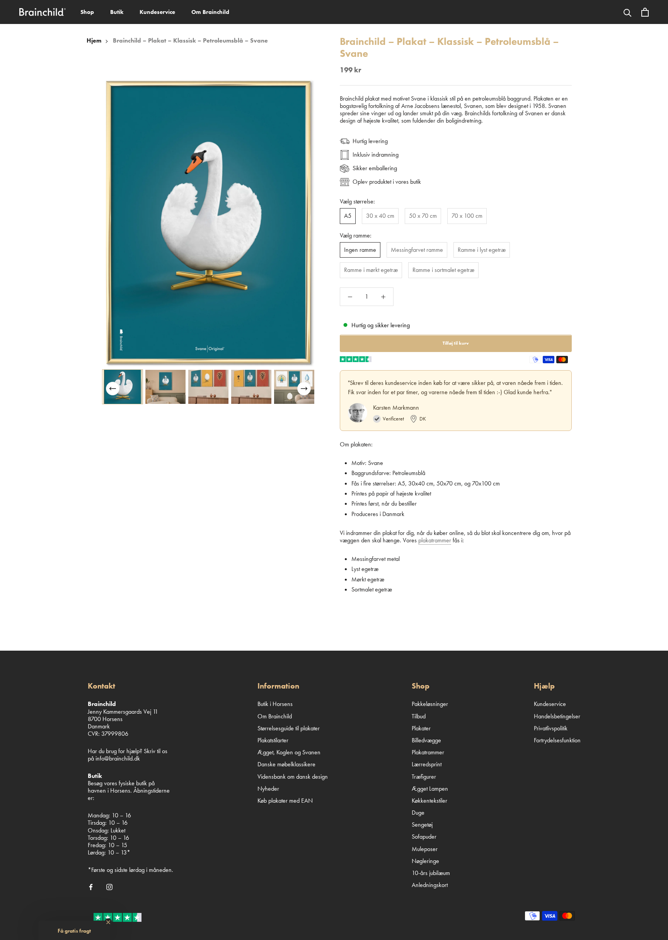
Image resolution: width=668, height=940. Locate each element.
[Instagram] (109, 886)
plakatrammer (434, 541)
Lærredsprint (426, 764)
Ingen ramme (360, 250)
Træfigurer (424, 776)
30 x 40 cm (380, 216)
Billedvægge (426, 740)
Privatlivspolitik (550, 728)
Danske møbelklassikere (286, 764)
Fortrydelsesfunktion (557, 740)
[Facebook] (91, 886)
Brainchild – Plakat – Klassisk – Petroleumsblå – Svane (190, 40)
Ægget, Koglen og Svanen (288, 752)
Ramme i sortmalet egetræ (443, 270)
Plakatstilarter (272, 740)
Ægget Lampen (430, 788)
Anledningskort (430, 885)
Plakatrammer (428, 752)
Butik (116, 12)
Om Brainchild (210, 12)
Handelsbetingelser (557, 716)
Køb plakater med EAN (285, 800)
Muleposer (425, 849)
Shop (87, 12)
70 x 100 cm (467, 216)
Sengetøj (422, 824)
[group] (122, 386)
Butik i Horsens (275, 704)
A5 (347, 216)
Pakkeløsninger (430, 704)
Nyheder (268, 788)
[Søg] (628, 12)
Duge (418, 812)
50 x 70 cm (423, 216)
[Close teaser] (108, 922)
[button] (304, 388)
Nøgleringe (425, 861)
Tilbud (419, 716)
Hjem (94, 40)
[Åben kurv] (645, 12)
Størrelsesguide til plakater (288, 728)
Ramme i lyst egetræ (482, 250)
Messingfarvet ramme (417, 250)
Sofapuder (424, 836)
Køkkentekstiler (429, 800)
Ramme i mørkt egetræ (371, 270)
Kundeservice (157, 12)
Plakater (421, 728)
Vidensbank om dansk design (292, 776)
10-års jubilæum (431, 873)
